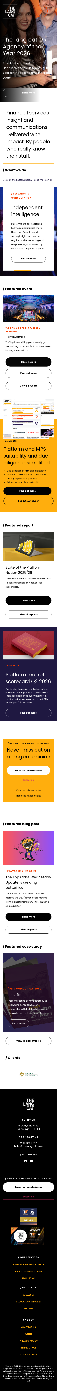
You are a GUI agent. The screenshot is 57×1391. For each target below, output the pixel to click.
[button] (4, 234)
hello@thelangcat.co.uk (28, 1146)
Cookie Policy (28, 1354)
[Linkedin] (25, 1161)
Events (28, 1334)
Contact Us (28, 1327)
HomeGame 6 (15, 337)
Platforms (15, 871)
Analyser (28, 1294)
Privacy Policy (29, 1340)
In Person (12, 331)
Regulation (28, 1278)
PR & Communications (25, 988)
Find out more (28, 258)
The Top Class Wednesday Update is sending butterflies (28, 882)
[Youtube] (31, 1161)
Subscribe (28, 780)
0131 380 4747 (28, 1142)
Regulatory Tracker (28, 1301)
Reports (28, 1308)
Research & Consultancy (28, 1264)
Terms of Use (28, 1347)
